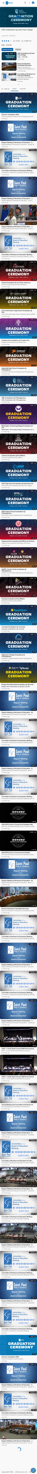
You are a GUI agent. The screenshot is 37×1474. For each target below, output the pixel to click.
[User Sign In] (33, 2)
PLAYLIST (23, 89)
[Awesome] (10, 40)
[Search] (25, 2)
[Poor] (2, 40)
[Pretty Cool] (8, 40)
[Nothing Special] (4, 40)
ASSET (14, 89)
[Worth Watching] (6, 40)
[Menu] (3, 2)
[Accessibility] (33, 1470)
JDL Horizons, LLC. (21, 1472)
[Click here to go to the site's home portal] (9, 3)
